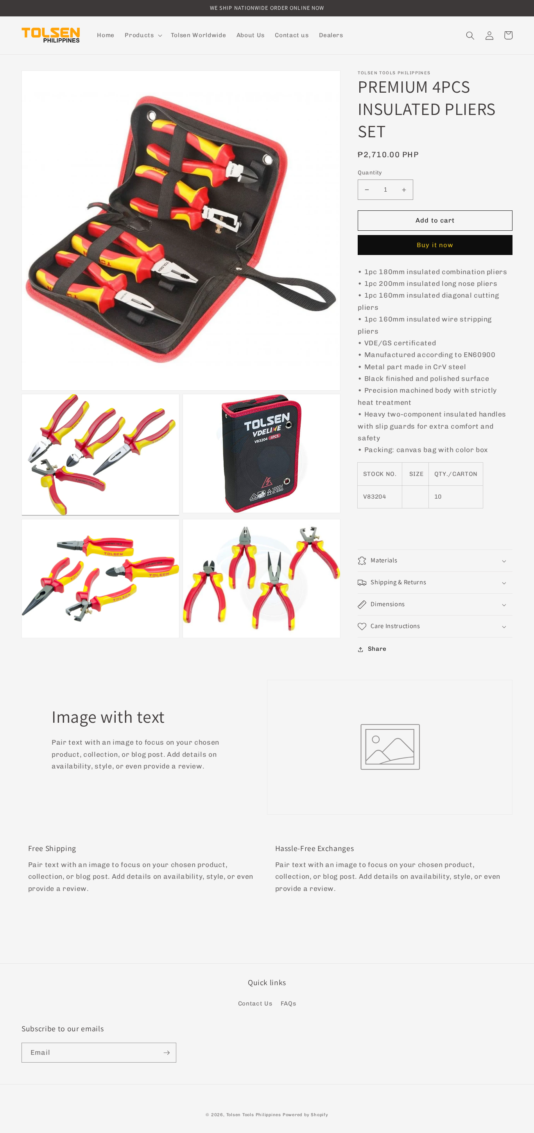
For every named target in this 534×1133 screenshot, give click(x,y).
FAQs (288, 1003)
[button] (142, 36)
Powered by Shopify (305, 1114)
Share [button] (377, 649)
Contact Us (255, 1003)
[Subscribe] (166, 1053)
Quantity (370, 172)
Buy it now (435, 245)
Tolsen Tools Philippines (253, 1114)
